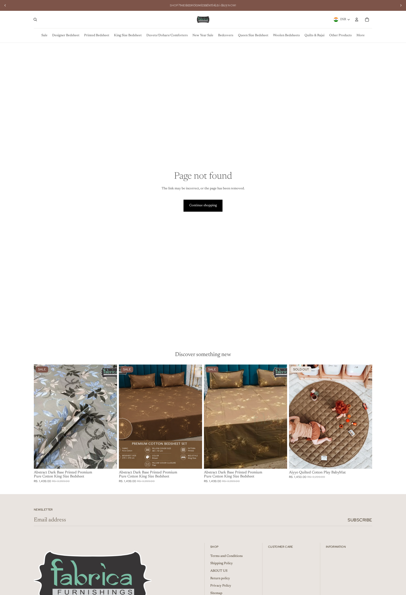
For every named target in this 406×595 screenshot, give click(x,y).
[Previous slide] (5, 5)
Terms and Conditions (226, 556)
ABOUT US (218, 571)
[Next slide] (401, 5)
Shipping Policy (221, 563)
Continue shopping (203, 205)
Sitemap (216, 593)
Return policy (220, 578)
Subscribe (360, 520)
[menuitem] (44, 35)
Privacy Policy (220, 585)
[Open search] (35, 19)
